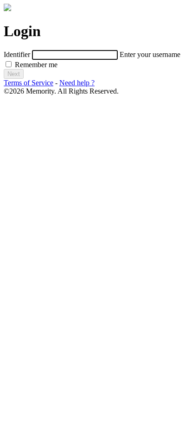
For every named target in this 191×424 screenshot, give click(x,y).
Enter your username (150, 54)
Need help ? (77, 83)
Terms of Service (28, 83)
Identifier (17, 54)
